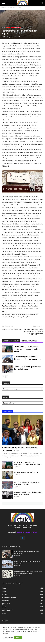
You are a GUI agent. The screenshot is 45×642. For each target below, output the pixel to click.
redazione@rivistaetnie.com (27, 532)
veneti (19, 7)
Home (3, 7)
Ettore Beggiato (7, 36)
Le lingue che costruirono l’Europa (26, 472)
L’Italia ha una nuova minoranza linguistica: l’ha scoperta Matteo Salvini (27, 348)
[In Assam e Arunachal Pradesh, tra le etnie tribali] (7, 554)
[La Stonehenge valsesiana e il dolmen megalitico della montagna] (7, 359)
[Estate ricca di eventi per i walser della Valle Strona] (7, 369)
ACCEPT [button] (18, 637)
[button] (3, 3)
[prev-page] (3, 377)
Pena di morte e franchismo (12, 329)
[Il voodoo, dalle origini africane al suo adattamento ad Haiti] (7, 485)
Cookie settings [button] (8, 637)
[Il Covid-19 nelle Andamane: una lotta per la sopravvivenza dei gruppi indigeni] (7, 574)
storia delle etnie (15, 27)
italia (3, 27)
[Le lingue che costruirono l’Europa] (7, 475)
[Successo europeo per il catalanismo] (22, 430)
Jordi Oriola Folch (7, 450)
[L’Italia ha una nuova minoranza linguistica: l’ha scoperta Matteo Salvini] (7, 349)
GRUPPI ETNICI (11, 7)
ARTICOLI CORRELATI (11, 341)
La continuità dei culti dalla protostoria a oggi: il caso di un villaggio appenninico (33, 331)
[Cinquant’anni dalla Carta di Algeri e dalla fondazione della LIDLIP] (7, 495)
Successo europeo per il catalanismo (20, 447)
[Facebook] (22, 538)
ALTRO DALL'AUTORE (29, 341)
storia (7, 27)
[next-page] (6, 377)
